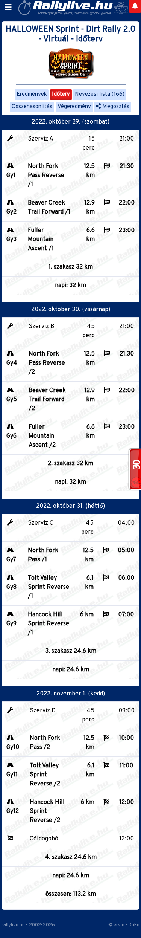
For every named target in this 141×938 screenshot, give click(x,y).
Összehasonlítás (32, 106)
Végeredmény (74, 106)
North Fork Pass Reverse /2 (47, 363)
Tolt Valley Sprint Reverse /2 (45, 775)
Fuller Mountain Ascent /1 (41, 239)
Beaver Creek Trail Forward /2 (47, 399)
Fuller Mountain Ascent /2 (42, 436)
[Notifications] (135, 6)
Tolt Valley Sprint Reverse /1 (48, 587)
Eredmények (32, 94)
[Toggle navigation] (8, 8)
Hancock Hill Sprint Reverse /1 (48, 624)
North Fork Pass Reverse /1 (46, 175)
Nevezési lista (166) (99, 94)
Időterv (61, 94)
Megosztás (115, 106)
